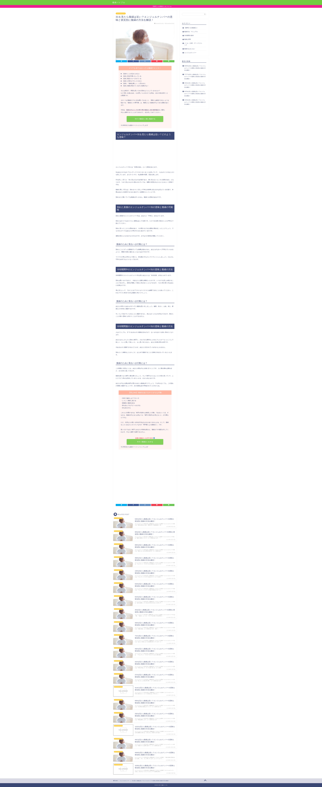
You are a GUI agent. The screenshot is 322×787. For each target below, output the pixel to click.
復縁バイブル (118, 2)
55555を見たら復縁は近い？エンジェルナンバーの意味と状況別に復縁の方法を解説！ (195, 68)
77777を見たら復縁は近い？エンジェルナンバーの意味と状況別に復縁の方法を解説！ (195, 76)
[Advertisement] (145, 153)
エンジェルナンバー (121, 13)
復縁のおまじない (189, 48)
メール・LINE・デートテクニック (193, 44)
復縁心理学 (187, 39)
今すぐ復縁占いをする (145, 442)
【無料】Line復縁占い (191, 27)
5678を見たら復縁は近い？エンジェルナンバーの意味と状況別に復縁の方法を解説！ (195, 93)
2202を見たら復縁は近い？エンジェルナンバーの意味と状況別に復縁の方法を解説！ (195, 85)
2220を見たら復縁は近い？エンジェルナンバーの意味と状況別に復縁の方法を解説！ (195, 102)
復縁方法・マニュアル (191, 31)
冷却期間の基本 (189, 35)
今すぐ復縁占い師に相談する (145, 119)
